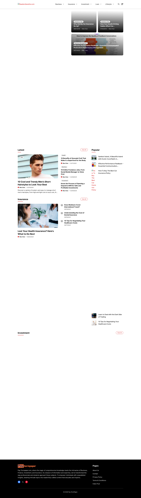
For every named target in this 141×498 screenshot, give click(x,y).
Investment (85, 4)
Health (63, 155)
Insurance (71, 4)
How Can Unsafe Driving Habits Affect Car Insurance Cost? (109, 26)
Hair (22, 157)
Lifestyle (108, 4)
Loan (97, 4)
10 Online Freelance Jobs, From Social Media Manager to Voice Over (73, 172)
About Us (96, 470)
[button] (118, 4)
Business (58, 4)
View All (84, 149)
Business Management (81, 43)
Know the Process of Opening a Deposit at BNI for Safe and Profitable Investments (73, 186)
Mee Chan (85, 29)
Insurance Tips (78, 21)
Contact (95, 474)
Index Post (96, 484)
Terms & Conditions (99, 480)
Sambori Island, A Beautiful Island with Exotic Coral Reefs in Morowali (110, 159)
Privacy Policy (97, 477)
